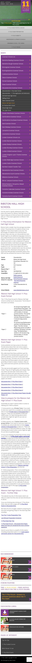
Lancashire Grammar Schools (10, 130)
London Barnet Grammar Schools (12, 141)
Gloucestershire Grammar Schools (12, 88)
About (2, 2)
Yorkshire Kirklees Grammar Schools (13, 193)
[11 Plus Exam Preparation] (5, 631)
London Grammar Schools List (11, 137)
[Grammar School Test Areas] (5, 623)
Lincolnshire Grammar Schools (11, 134)
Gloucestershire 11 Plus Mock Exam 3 (12, 387)
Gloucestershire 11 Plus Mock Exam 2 (12, 384)
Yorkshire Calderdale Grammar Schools (13, 189)
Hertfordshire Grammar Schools (11, 117)
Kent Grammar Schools (9, 123)
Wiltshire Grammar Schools (10, 177)
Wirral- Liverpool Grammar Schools (12, 180)
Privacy (3, 4)
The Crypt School (6, 110)
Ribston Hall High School (8, 103)
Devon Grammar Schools (9, 77)
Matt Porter (12, 660)
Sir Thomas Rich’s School (8, 105)
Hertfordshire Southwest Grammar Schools (15, 120)
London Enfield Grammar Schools (12, 151)
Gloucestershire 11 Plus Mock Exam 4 (12, 390)
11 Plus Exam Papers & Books (15, 28)
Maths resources (18, 275)
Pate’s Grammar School (8, 100)
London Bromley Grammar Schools (12, 148)
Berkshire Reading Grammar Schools (13, 60)
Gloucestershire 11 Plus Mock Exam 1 (12, 381)
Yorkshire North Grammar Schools (12, 196)
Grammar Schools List (8, 57)
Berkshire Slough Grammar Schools (12, 64)
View (30, 599)
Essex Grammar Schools (9, 84)
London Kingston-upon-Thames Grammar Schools (14, 155)
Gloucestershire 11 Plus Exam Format (11, 91)
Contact (8, 2)
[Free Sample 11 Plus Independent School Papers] (5, 615)
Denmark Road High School (9, 95)
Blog (11, 4)
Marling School (6, 98)
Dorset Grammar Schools (9, 81)
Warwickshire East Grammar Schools (13, 170)
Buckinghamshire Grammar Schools (12, 70)
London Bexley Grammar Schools (12, 144)
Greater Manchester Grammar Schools (13, 113)
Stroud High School (7, 108)
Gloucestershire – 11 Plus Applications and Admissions (16, 93)
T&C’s (7, 4)
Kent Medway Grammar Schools (11, 127)
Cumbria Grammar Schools (10, 74)
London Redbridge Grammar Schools (13, 160)
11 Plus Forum (16, 47)
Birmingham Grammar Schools (11, 67)
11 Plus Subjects (16, 35)
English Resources (18, 277)
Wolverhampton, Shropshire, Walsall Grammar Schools (13, 185)
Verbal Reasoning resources (21, 279)
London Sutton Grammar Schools (12, 163)
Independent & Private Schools (15, 39)
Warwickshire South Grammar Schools (13, 174)
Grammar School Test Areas (15, 43)
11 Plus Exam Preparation (16, 31)
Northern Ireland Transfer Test (11, 167)
